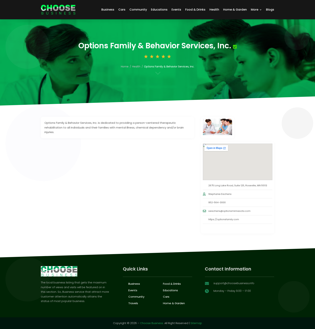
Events (176, 9)
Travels (133, 303)
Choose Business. (152, 323)
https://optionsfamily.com (223, 219)
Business (107, 9)
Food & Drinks (195, 9)
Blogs (270, 9)
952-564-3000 (217, 202)
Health (214, 9)
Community (138, 9)
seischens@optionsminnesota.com (229, 211)
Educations (159, 9)
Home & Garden (235, 9)
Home (125, 66)
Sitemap (196, 323)
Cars (121, 9)
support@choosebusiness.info (233, 283)
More (254, 9)
